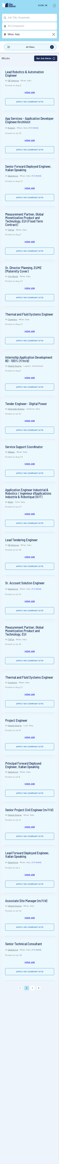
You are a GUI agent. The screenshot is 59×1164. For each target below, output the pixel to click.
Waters (11, 452)
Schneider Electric (16, 409)
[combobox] (32, 17)
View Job (30, 92)
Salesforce (13, 176)
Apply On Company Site (29, 102)
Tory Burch (13, 276)
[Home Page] (11, 5)
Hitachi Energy (15, 366)
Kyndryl (11, 128)
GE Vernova (13, 80)
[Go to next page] (39, 988)
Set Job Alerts (43, 58)
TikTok (11, 230)
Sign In (42, 5)
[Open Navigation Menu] (54, 5)
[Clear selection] (54, 34)
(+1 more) (33, 127)
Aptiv (10, 502)
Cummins (12, 319)
